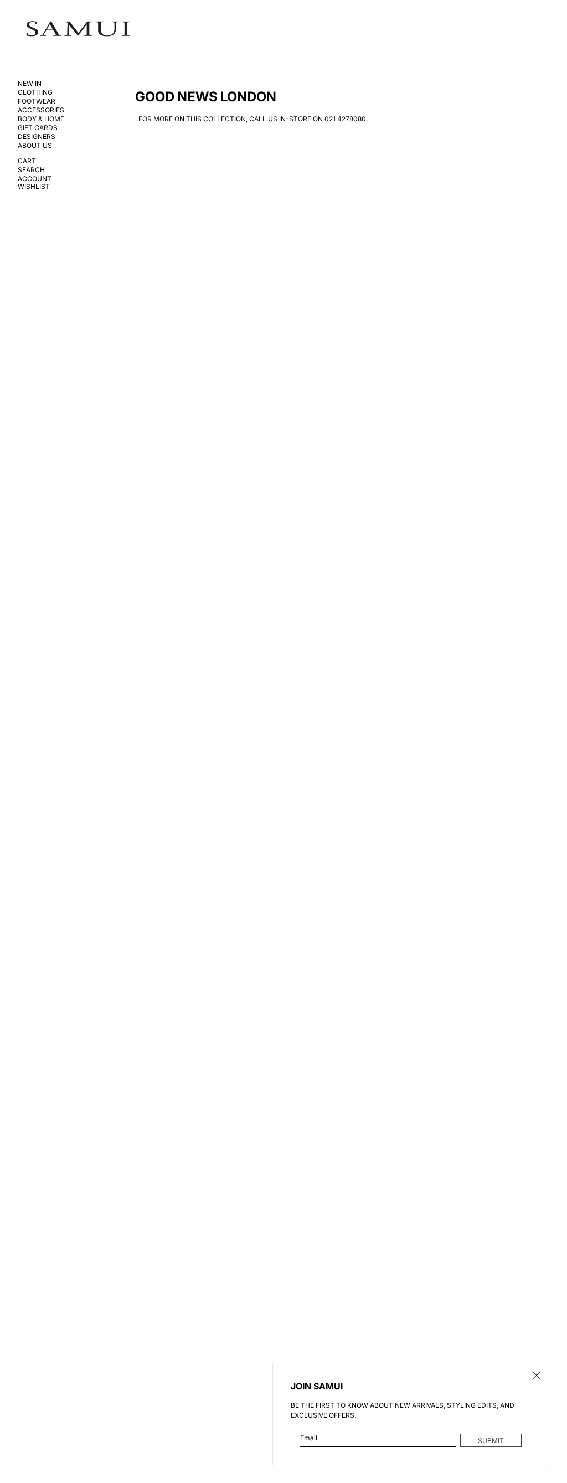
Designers (36, 136)
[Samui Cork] (78, 29)
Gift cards (38, 128)
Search (31, 170)
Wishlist (34, 186)
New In (30, 83)
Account (34, 179)
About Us (35, 145)
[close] (536, 1375)
